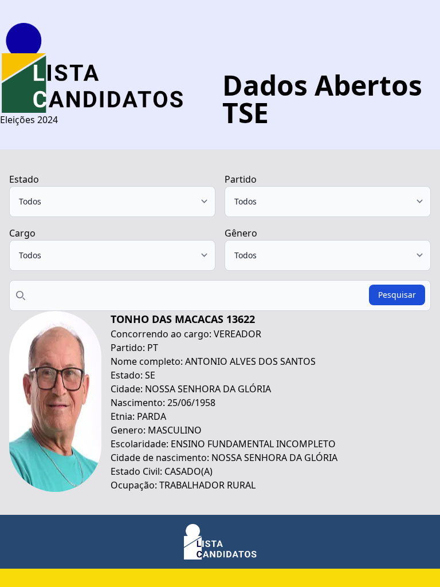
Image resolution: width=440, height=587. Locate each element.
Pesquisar (397, 294)
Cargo (22, 233)
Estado (24, 179)
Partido (241, 179)
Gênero (241, 233)
